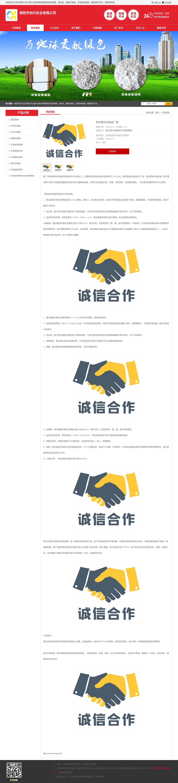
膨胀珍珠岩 (16, 138)
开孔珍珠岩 (16, 132)
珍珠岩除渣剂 (17, 170)
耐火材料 (109, 130)
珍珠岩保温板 (17, 145)
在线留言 (112, 151)
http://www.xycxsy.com (52, 753)
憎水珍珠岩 (16, 163)
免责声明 (81, 777)
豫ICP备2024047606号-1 (107, 768)
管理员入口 (91, 777)
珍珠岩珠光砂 (17, 151)
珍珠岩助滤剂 (17, 157)
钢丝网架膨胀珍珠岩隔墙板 (22, 176)
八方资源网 (72, 777)
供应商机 (35, 28)
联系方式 (161, 28)
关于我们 (75, 28)
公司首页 (16, 28)
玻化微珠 (15, 120)
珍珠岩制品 (127, 130)
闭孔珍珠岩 (16, 126)
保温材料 (118, 130)
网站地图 (100, 777)
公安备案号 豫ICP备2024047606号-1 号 (134, 768)
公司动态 (97, 28)
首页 (157, 113)
